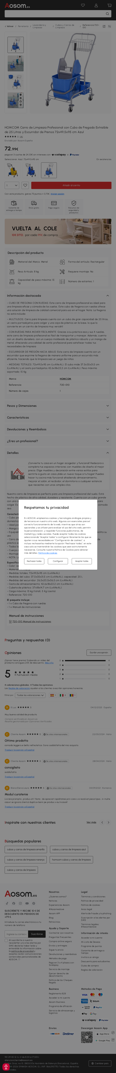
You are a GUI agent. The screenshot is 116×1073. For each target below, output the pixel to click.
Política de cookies (47, 553)
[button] (6, 1066)
